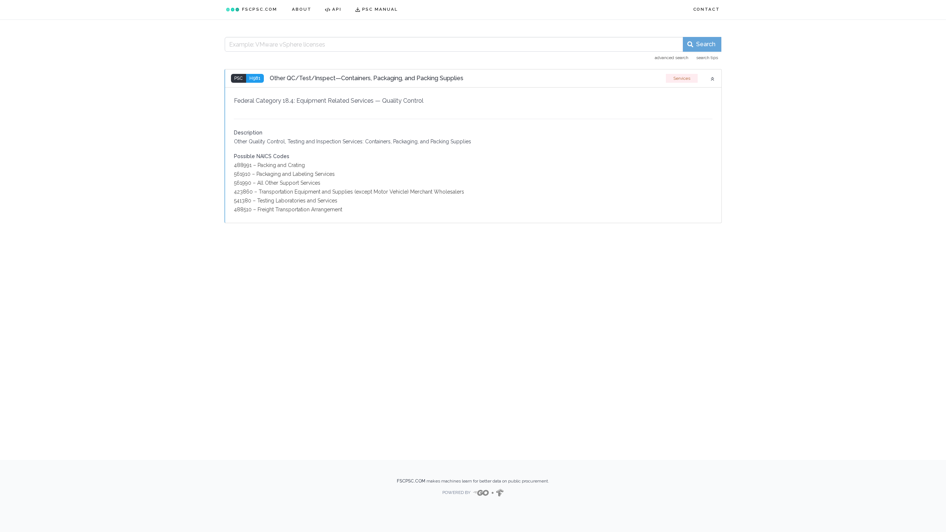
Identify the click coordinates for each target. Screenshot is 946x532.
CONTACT (706, 9)
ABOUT (302, 9)
